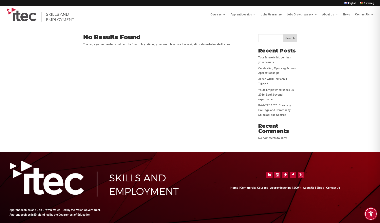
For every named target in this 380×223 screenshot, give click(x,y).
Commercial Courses (254, 187)
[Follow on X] (301, 175)
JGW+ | (298, 187)
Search (290, 38)
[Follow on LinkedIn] (269, 175)
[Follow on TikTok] (285, 175)
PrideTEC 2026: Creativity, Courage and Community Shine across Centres (274, 110)
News (346, 14)
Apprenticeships (241, 14)
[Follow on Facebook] (293, 175)
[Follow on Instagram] (277, 175)
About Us (328, 14)
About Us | (309, 187)
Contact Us (362, 14)
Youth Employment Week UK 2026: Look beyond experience (276, 94)
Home (234, 187)
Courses (216, 14)
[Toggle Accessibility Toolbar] (371, 214)
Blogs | (321, 187)
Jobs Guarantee (271, 14)
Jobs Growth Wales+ (300, 14)
